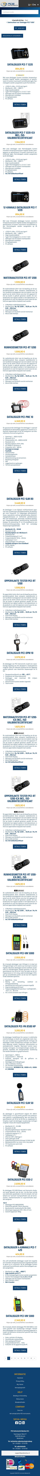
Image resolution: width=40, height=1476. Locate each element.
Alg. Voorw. (20, 1384)
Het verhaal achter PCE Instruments (20, 1413)
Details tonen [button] (20, 104)
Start (26, 20)
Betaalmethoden (20, 1402)
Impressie (20, 1378)
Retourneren (20, 1399)
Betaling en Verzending (20, 1396)
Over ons (20, 1410)
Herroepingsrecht (20, 1387)
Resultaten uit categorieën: (12, 36)
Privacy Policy (20, 1381)
